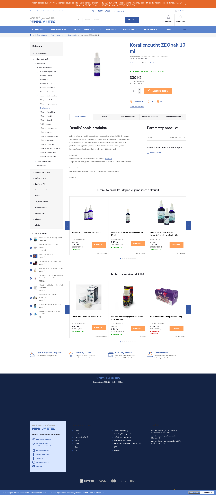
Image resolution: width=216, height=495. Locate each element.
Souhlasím (207, 492)
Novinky (77, 440)
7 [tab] (133, 258)
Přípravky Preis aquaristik (48, 128)
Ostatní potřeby (40, 184)
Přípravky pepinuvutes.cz (48, 104)
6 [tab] (131, 258)
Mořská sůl (41, 63)
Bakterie (132, 63)
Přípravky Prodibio (46, 116)
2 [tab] (122, 258)
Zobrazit (176, 328)
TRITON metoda (45, 124)
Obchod (77, 447)
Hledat (131, 20)
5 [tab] (128, 258)
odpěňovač (108, 158)
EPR (115, 447)
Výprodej (38, 219)
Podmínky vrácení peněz (122, 440)
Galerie (77, 444)
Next (188, 225)
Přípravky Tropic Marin (47, 88)
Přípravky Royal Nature (48, 156)
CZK (179, 11)
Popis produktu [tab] (81, 117)
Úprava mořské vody (44, 68)
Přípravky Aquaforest (47, 140)
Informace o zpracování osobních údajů (127, 444)
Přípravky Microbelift (47, 92)
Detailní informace (156, 63)
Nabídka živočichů (43, 11)
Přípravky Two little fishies (49, 136)
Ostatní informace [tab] (128, 117)
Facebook (39, 458)
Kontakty (117, 450)
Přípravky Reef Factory (48, 152)
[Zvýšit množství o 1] (139, 89)
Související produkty (150, 117)
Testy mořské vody (44, 162)
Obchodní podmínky (121, 431)
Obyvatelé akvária (41, 202)
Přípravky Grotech (46, 120)
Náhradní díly (40, 213)
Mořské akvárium (41, 178)
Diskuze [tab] (104, 117)
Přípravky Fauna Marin (47, 112)
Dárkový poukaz (41, 53)
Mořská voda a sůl (41, 59)
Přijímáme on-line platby (122, 437)
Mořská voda (41, 166)
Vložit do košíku (160, 91)
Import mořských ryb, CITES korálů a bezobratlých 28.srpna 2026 (164, 432)
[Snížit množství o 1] (139, 92)
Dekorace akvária (41, 190)
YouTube (39, 466)
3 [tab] (124, 258)
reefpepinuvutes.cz (42, 462)
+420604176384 (42, 443)
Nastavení (194, 492)
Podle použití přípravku (48, 72)
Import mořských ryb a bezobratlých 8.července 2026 (163, 437)
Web (76, 450)
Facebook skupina (42, 454)
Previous (67, 225)
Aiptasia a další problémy (48, 96)
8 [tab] (135, 258)
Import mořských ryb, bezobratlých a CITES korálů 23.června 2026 (166, 442)
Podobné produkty (173, 117)
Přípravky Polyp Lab (47, 144)
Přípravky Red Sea (46, 84)
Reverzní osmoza (41, 207)
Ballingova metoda (46, 100)
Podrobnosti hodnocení (160, 57)
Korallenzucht (45, 108)
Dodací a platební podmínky (123, 434)
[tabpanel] (89, 226)
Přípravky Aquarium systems (50, 148)
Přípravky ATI (44, 80)
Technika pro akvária (42, 172)
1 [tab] (120, 258)
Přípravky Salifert (46, 76)
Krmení (37, 196)
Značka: (137, 107)
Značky (46, 225)
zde (103, 492)
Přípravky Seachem (46, 132)
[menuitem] (39, 29)
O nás (31, 11)
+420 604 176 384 (42, 450)
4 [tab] (126, 258)
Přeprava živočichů (59, 11)
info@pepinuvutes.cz (43, 439)
